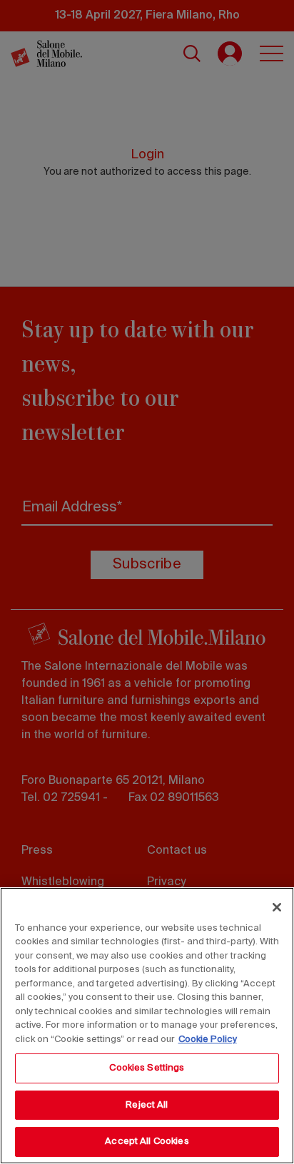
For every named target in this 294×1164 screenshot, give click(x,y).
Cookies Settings (146, 1068)
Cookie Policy (207, 1039)
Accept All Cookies (146, 1141)
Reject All (147, 1105)
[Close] (277, 907)
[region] (147, 1025)
